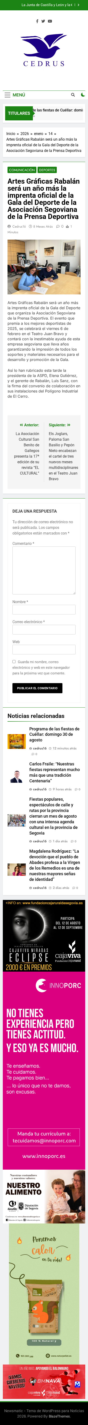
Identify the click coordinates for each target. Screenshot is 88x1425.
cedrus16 (19, 226)
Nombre (20, 602)
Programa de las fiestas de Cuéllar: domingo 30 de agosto (54, 735)
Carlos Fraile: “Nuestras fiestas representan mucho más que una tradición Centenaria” (44, 5)
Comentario (23, 543)
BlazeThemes (59, 1416)
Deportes (47, 170)
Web (16, 642)
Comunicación (22, 170)
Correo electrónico (28, 622)
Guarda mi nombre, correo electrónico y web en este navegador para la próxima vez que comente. (41, 667)
